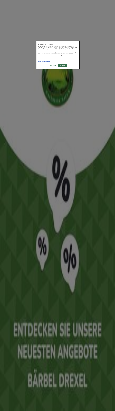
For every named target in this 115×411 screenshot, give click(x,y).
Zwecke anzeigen (53, 65)
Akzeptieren (62, 65)
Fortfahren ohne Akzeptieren (73, 42)
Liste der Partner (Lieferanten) (44, 61)
